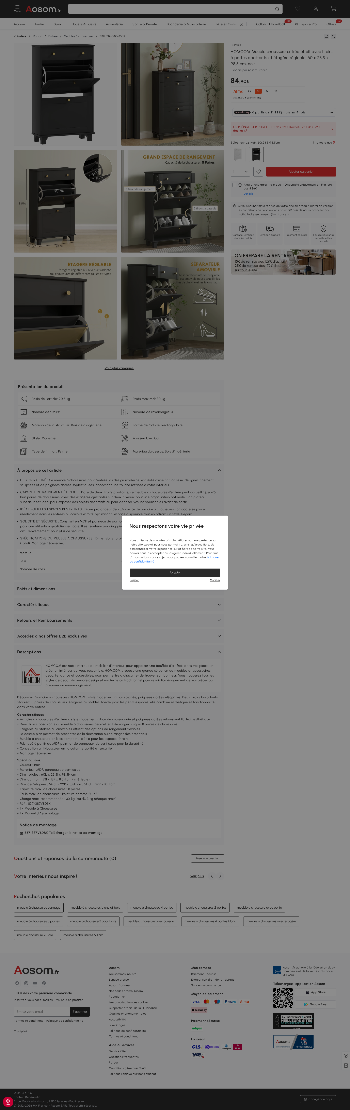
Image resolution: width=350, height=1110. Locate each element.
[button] (8, 1102)
